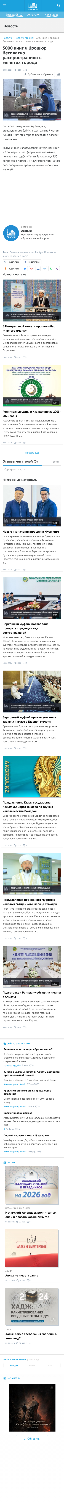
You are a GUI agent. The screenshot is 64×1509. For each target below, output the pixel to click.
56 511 (22, 1280)
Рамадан (14, 252)
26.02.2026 (7, 443)
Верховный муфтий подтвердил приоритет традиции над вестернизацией (26, 628)
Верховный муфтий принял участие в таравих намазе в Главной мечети (29, 719)
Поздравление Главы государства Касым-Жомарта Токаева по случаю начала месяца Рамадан (28, 807)
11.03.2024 (7, 845)
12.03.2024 (7, 748)
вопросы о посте (19, 256)
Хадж (8, 1330)
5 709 (18, 443)
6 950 (18, 70)
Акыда (8, 1271)
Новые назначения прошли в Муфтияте (31, 531)
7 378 (18, 938)
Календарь (51, 14)
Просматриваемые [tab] (15, 1359)
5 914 (18, 1027)
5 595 (18, 748)
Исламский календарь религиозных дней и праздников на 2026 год (30, 1215)
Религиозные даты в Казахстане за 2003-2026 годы (32, 414)
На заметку (13, 1378)
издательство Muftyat (32, 252)
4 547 (18, 357)
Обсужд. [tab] (35, 1359)
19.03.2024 (7, 663)
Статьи (10, 1162)
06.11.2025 (10, 1222)
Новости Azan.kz (24, 37)
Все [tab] (50, 1365)
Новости (7, 37)
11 (56, 708)
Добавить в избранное (41, 74)
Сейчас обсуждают (18, 1044)
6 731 (18, 570)
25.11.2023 (10, 1343)
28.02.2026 (7, 357)
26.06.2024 (10, 1280)
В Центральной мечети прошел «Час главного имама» (29, 328)
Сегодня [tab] (14, 1365)
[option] (32, 1407)
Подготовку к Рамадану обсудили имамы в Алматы (32, 995)
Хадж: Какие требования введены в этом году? (31, 1336)
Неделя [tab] (32, 1365)
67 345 (21, 1343)
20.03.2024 (7, 70)
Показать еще (32, 452)
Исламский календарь (18, 1208)
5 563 (18, 845)
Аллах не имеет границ (21, 1275)
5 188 (18, 663)
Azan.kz (26, 231)
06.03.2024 (7, 1027)
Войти (56, 461)
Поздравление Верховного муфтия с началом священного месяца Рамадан (30, 902)
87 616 (21, 1222)
